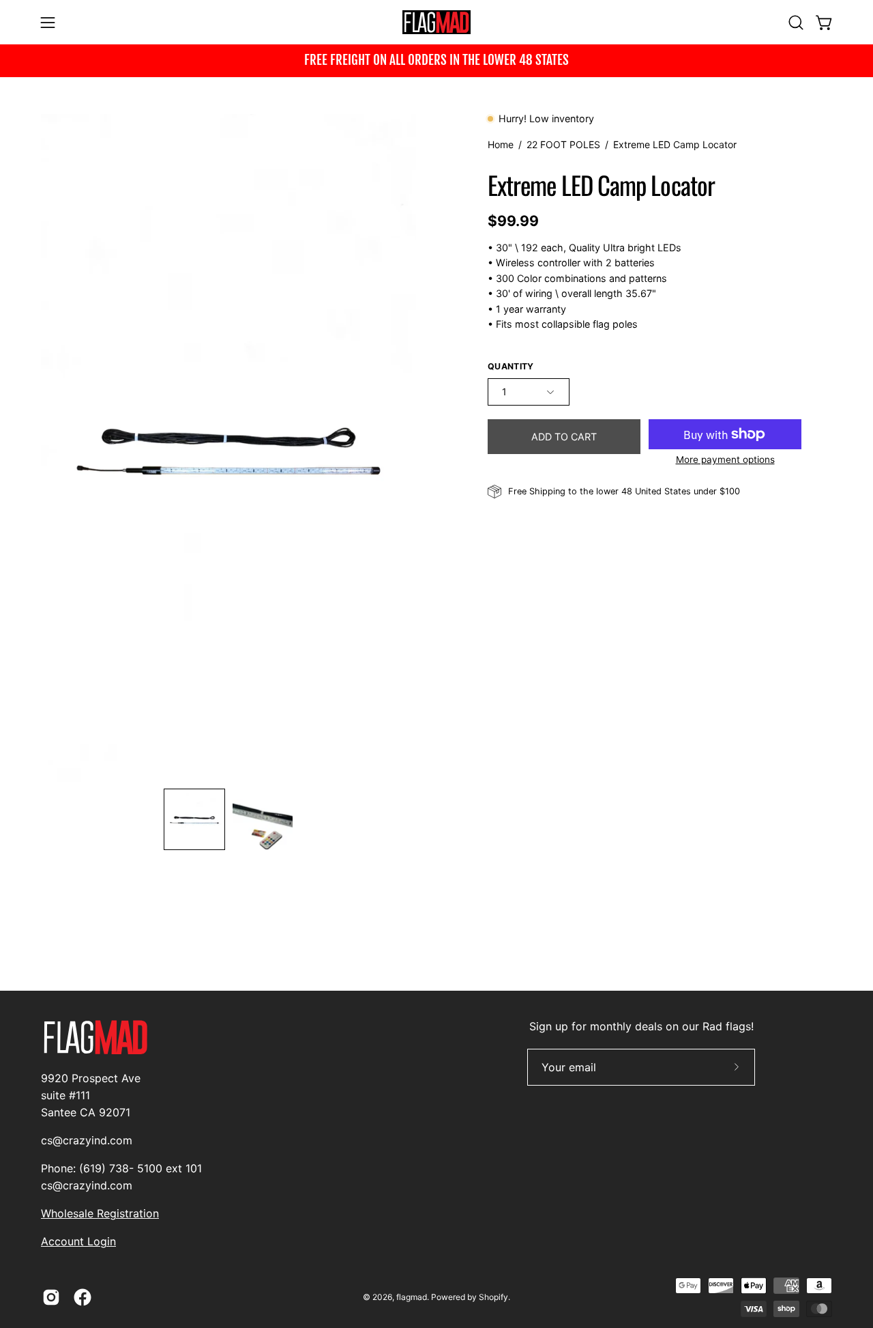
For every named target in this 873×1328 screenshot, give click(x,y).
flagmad (411, 1297)
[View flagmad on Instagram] (51, 1297)
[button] (796, 22)
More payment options (725, 459)
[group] (436, 60)
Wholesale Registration (100, 1213)
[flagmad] (436, 22)
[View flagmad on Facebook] (82, 1297)
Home (501, 144)
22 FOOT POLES (563, 144)
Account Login (78, 1241)
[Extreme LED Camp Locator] (194, 819)
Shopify (493, 1297)
